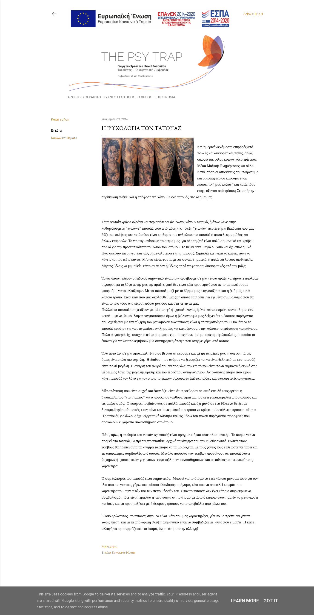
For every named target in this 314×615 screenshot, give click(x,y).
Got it (270, 600)
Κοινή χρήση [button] (60, 119)
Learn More (245, 600)
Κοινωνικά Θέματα (64, 138)
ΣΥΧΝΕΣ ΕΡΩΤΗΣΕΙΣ (119, 97)
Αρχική (73, 97)
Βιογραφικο (91, 97)
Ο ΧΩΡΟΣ (144, 97)
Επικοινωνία (164, 97)
